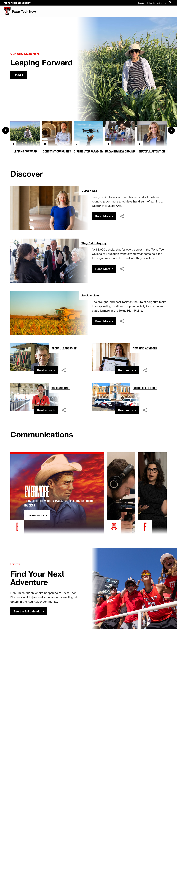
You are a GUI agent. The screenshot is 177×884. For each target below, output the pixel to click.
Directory (142, 3)
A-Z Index (161, 3)
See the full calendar (28, 611)
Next (171, 130)
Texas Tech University (17, 2)
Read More (102, 216)
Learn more (36, 515)
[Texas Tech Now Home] (5, 11)
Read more (44, 370)
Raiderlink (151, 3)
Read (17, 75)
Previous (5, 130)
